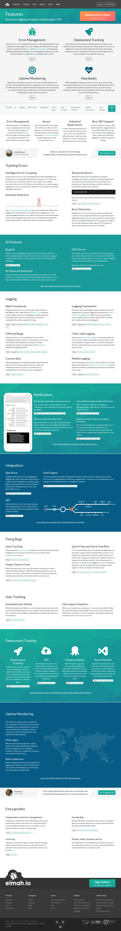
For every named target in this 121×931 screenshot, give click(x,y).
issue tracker (23, 550)
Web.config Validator (104, 900)
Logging (22, 107)
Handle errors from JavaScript (86, 352)
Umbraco (41, 345)
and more (107, 324)
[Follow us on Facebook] (63, 922)
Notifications (32, 107)
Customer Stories (58, 900)
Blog (58, 4)
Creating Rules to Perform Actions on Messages (62, 486)
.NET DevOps (79, 900)
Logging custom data (17, 374)
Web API (33, 324)
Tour (34, 4)
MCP (53, 908)
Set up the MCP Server (84, 268)
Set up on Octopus (77, 683)
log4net (74, 315)
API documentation (16, 516)
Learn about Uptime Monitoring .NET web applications (60, 778)
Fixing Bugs (54, 108)
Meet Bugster (15, 265)
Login (100, 4)
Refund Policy (33, 923)
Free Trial (110, 4)
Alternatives (56, 902)
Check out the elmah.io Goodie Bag (87, 830)
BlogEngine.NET (35, 352)
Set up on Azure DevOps (105, 680)
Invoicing (13, 854)
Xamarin (87, 374)
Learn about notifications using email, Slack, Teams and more (75, 444)
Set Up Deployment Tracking (20, 686)
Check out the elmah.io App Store (20, 493)
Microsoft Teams (40, 49)
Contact (31, 902)
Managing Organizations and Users (21, 832)
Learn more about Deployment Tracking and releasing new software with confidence (60, 693)
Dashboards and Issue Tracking (20, 559)
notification (10, 555)
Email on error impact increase (90, 438)
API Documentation (48, 683)
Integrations (44, 107)
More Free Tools (102, 911)
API (52, 905)
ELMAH (87, 324)
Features (16, 4)
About (42, 4)
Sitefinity (27, 352)
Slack (29, 49)
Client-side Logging (90, 337)
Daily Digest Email (44, 433)
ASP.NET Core (35, 312)
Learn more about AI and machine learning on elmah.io (60, 286)
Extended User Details (17, 620)
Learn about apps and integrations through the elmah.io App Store (61, 522)
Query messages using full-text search (88, 203)
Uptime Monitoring (90, 108)
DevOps (26, 133)
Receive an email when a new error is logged (51, 413)
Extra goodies (102, 108)
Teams (96, 413)
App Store (10, 908)
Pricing (26, 4)
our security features (50, 135)
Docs (51, 4)
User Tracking (64, 108)
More (32, 59)
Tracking (9, 107)
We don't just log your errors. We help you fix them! (91, 572)
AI (15, 107)
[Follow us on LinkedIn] (60, 926)
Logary (87, 315)
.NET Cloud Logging (82, 905)
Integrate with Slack (88, 413)
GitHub (8, 479)
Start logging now (107, 153)
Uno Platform (95, 374)
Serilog (110, 312)
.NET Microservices (81, 902)
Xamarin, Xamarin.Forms (99, 365)
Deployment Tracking (75, 108)
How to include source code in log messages (23, 580)
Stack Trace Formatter (105, 902)
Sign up (111, 108)
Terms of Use (10, 923)
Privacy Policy (21, 923)
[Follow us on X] (57, 922)
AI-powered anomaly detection (20, 210)
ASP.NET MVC (26, 324)
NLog (80, 315)
